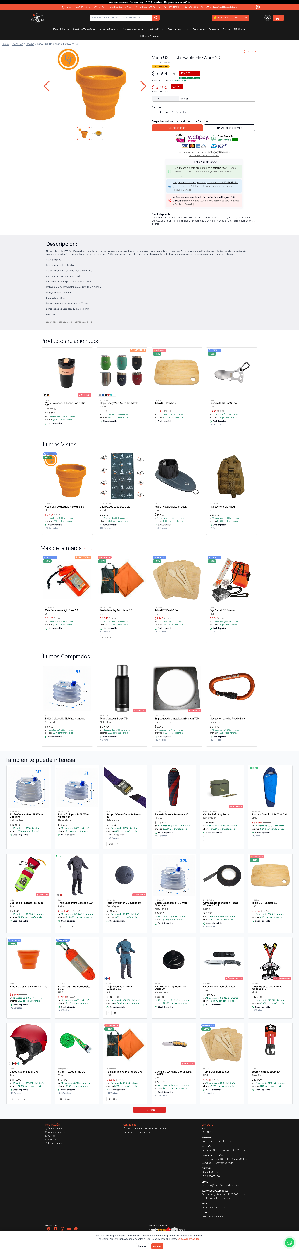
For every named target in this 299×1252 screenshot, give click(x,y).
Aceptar (157, 1246)
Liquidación (222, 18)
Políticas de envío (54, 1143)
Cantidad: (157, 107)
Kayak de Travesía (82, 29)
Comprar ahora (177, 128)
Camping (197, 29)
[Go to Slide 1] (83, 133)
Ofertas (234, 18)
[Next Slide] (143, 86)
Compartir (251, 51)
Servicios (50, 1135)
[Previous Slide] (46, 86)
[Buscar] (156, 18)
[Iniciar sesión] (267, 18)
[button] (95, 86)
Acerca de (51, 1139)
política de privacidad (188, 1239)
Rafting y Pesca (148, 36)
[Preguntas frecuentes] (258, 7)
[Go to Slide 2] (97, 133)
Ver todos (89, 549)
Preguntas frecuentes (213, 1207)
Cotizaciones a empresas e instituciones (145, 1128)
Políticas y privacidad (213, 1216)
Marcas (244, 18)
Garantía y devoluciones (58, 1132)
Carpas (212, 29)
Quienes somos (53, 1128)
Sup (225, 29)
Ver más (151, 1109)
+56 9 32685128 (196, 7)
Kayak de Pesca (107, 29)
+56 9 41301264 (175, 7)
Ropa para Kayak (131, 29)
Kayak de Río (153, 29)
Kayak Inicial (59, 29)
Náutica (238, 29)
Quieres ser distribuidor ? (136, 1132)
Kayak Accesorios (176, 29)
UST (154, 51)
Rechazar (142, 1246)
